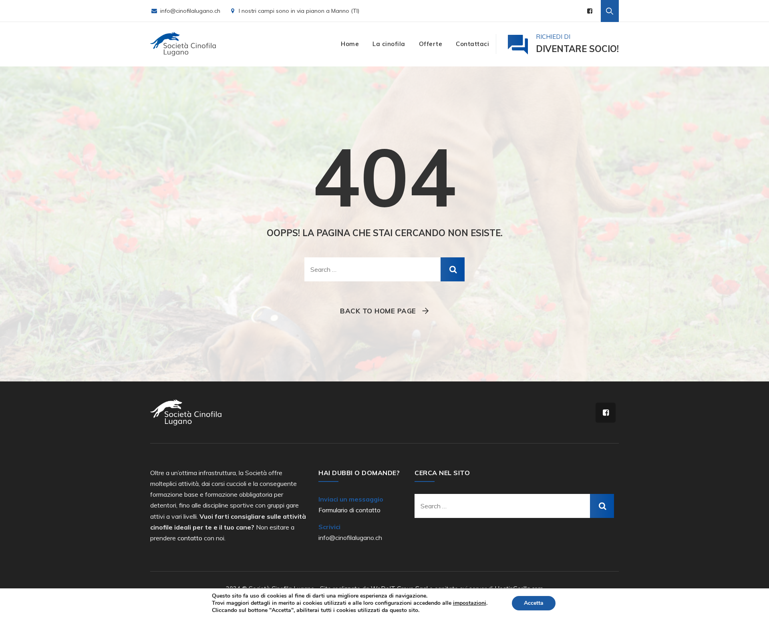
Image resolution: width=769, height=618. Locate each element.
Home (350, 44)
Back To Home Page (378, 311)
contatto (189, 538)
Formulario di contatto (349, 510)
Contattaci (472, 44)
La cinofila (388, 44)
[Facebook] (590, 11)
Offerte (431, 44)
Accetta (534, 603)
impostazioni (469, 603)
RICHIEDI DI (577, 44)
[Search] (610, 11)
